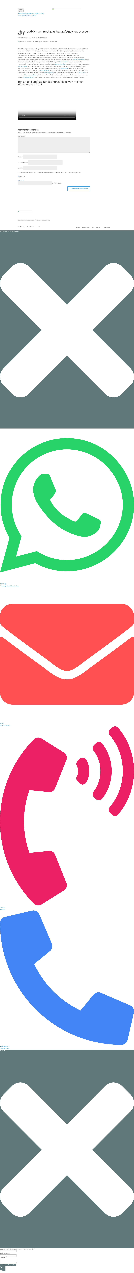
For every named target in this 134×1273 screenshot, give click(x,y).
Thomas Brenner (64, 62)
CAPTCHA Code (56, 183)
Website (20, 168)
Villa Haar (82, 73)
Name (20, 157)
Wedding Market (28, 77)
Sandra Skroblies (60, 64)
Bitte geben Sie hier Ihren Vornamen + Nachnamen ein (17, 1249)
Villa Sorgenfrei (49, 73)
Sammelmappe (29, 13)
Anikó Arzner (64, 68)
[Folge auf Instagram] (114, 9)
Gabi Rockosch (44, 70)
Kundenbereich (86, 227)
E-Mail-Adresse (23, 162)
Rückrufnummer (5, 1253)
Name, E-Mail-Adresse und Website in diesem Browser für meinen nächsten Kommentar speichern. (50, 172)
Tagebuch (37, 13)
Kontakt (34, 16)
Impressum (107, 227)
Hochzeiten (21, 13)
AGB (93, 227)
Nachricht (3, 1258)
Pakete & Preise (26, 16)
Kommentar (22, 136)
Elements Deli (22, 66)
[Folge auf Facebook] (111, 9)
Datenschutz (99, 227)
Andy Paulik (23, 37)
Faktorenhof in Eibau (30, 75)
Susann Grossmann (79, 59)
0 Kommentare (42, 37)
